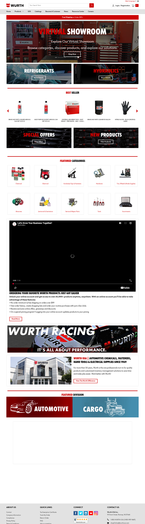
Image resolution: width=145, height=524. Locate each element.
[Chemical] (18, 174)
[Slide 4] (78, 57)
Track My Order (45, 515)
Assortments (126, 211)
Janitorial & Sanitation (45, 211)
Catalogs (38, 11)
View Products (106, 142)
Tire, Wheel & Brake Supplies (126, 184)
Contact (9, 512)
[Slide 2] (71, 56)
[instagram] (96, 513)
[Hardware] (99, 174)
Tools (99, 211)
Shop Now (72, 54)
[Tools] (99, 202)
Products (18, 11)
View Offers (38, 142)
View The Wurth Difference (85, 381)
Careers (91, 11)
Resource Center (78, 11)
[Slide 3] (75, 56)
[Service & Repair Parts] (72, 202)
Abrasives (19, 211)
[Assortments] (126, 202)
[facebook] (76, 513)
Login (117, 6)
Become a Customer (52, 11)
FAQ (41, 521)
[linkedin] (86, 513)
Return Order (44, 518)
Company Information (13, 515)
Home (8, 11)
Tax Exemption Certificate (48, 512)
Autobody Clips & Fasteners (72, 184)
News (66, 11)
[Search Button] (91, 5)
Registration (125, 6)
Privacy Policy (10, 521)
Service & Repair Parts (72, 211)
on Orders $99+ (72, 17)
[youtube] (91, 513)
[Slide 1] (68, 56)
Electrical (45, 184)
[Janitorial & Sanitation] (45, 202)
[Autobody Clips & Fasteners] (72, 174)
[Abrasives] (18, 202)
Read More (16, 319)
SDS (29, 11)
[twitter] (81, 513)
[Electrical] (45, 174)
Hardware (99, 184)
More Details (39, 78)
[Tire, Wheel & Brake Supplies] (126, 174)
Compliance (10, 518)
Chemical (19, 184)
